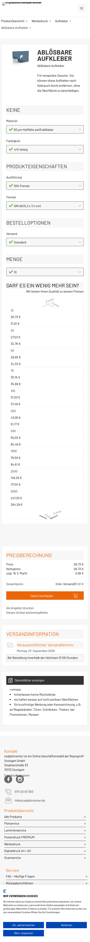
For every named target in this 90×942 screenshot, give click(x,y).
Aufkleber (61, 21)
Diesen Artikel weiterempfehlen (27, 612)
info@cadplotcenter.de (30, 800)
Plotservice (11, 823)
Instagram (20, 776)
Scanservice (12, 857)
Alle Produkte (13, 817)
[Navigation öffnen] (81, 8)
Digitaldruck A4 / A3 (17, 851)
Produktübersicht (12, 21)
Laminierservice (15, 830)
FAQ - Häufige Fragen (20, 876)
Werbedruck (40, 21)
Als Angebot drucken (20, 608)
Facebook (8, 776)
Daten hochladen (42, 596)
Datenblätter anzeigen (29, 680)
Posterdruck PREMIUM (19, 837)
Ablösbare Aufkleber (14, 27)
